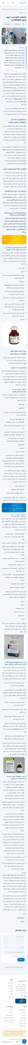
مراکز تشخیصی (23, 1018)
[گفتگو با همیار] (24, 1041)
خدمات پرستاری (23, 1020)
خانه (25, 9)
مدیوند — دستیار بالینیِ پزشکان (8, 1021)
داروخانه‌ (16, 206)
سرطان (7, 109)
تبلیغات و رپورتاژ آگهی (8, 1018)
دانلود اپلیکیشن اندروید (21, 1001)
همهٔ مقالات (10, 983)
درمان (12, 994)
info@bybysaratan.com (7, 1042)
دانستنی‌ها (10, 996)
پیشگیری (11, 988)
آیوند (17, 1042)
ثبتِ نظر (21, 959)
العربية (12, 3)
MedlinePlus (20, 918)
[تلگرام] (21, 996)
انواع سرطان (10, 986)
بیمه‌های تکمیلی (22, 1026)
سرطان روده (14, 137)
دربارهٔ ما (11, 1010)
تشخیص (11, 991)
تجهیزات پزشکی (23, 1023)
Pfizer (22, 922)
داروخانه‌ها (21, 9)
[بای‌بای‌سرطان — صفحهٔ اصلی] (22, 2)
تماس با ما (10, 1012)
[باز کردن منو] (3, 2)
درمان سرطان (9, 102)
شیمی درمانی (19, 178)
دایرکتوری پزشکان (22, 1010)
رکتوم (5, 137)
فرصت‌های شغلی (9, 1015)
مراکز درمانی (23, 176)
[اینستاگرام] (25, 996)
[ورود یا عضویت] (8, 2)
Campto (17, 878)
